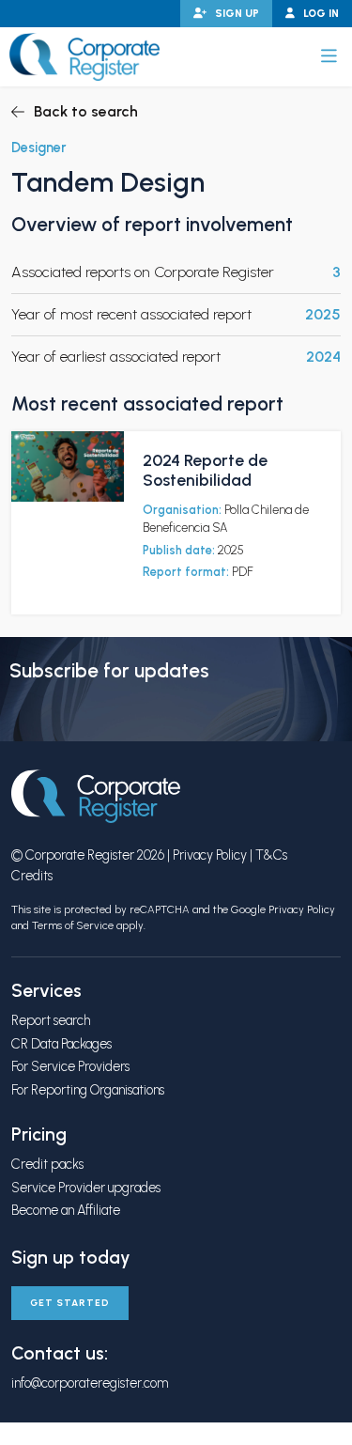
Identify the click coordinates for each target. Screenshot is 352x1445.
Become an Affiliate (65, 1210)
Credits (32, 875)
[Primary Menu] (329, 56)
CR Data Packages (61, 1043)
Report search (50, 1020)
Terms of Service (73, 925)
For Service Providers (70, 1066)
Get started (70, 1303)
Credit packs (47, 1164)
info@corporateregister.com (89, 1383)
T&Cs (271, 855)
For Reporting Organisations (87, 1089)
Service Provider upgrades (86, 1187)
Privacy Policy (210, 855)
